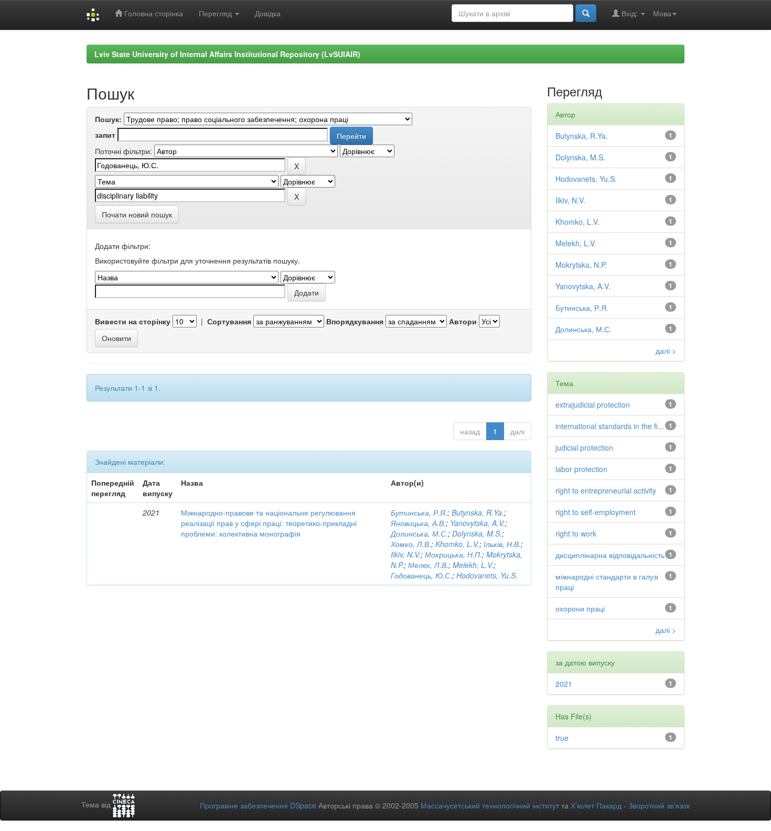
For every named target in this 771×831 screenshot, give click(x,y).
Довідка (268, 13)
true (562, 737)
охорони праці (580, 608)
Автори (463, 321)
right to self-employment (595, 512)
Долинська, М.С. (419, 533)
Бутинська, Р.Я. (419, 512)
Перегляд (216, 13)
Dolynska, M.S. (477, 533)
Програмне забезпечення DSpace (258, 805)
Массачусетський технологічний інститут (490, 805)
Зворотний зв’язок (659, 805)
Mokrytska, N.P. (581, 264)
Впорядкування (354, 321)
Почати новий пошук (137, 214)
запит (105, 134)
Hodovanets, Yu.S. (487, 575)
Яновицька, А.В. (418, 523)
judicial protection (584, 447)
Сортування (229, 321)
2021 (563, 684)
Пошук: (108, 119)
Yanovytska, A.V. (477, 523)
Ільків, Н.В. (502, 544)
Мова (662, 13)
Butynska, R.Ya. (478, 512)
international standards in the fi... (609, 426)
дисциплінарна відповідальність (610, 555)
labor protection (581, 469)
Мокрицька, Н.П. (453, 554)
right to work (575, 533)
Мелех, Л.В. (428, 565)
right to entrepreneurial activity (605, 490)
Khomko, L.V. (457, 544)
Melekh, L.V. (473, 565)
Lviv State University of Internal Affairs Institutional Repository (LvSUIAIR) (227, 54)
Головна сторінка (152, 13)
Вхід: (629, 13)
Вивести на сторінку (132, 321)
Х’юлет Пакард (596, 805)
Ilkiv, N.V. (406, 554)
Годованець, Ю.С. (421, 575)
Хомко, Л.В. (411, 544)
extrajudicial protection (592, 404)
